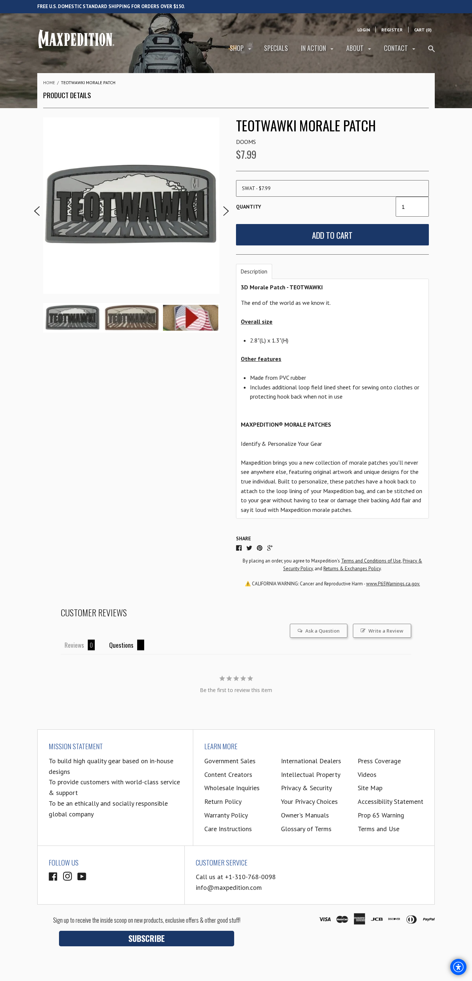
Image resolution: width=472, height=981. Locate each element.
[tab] (254, 271)
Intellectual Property (310, 774)
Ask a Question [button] (322, 630)
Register (392, 29)
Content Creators (228, 774)
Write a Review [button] (385, 630)
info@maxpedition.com (229, 887)
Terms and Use (378, 829)
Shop (237, 48)
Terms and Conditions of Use (371, 561)
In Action (314, 48)
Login (363, 29)
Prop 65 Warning (381, 815)
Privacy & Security (306, 788)
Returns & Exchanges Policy (352, 568)
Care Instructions (228, 829)
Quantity (248, 206)
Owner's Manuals (305, 815)
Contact (396, 48)
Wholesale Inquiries (232, 788)
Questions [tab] (121, 645)
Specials (276, 48)
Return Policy (223, 801)
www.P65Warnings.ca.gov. (393, 584)
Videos (367, 774)
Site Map (370, 788)
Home (49, 82)
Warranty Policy (226, 815)
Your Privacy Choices (309, 801)
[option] (131, 205)
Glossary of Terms (306, 829)
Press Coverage (379, 761)
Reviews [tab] (74, 645)
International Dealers (311, 761)
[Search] (431, 51)
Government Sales (230, 761)
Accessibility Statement (390, 801)
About (355, 48)
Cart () (422, 29)
